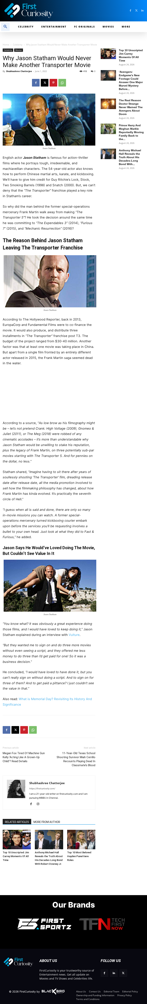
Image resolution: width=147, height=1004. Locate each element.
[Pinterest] (53, 83)
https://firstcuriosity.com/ (42, 788)
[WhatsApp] (62, 83)
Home (6, 44)
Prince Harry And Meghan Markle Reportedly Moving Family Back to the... (131, 132)
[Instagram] (39, 804)
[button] (5, 27)
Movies (18, 50)
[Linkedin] (142, 11)
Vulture (74, 635)
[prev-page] (7, 834)
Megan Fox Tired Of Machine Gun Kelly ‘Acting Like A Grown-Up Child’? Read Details (24, 757)
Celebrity (17, 44)
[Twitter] (136, 11)
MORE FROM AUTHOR (46, 821)
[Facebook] (130, 11)
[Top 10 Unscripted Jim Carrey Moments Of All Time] (17, 839)
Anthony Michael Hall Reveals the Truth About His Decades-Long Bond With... (130, 157)
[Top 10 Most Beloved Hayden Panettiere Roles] (81, 839)
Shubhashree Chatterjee (19, 71)
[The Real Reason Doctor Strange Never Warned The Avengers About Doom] (108, 104)
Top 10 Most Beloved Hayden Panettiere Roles (79, 856)
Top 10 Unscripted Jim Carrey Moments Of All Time (16, 856)
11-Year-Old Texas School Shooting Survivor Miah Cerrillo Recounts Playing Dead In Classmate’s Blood (76, 759)
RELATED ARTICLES (17, 821)
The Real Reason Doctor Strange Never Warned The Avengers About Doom (131, 107)
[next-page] (13, 834)
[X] (44, 83)
